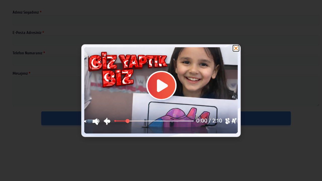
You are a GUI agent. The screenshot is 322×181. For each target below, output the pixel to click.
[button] (236, 48)
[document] (161, 90)
